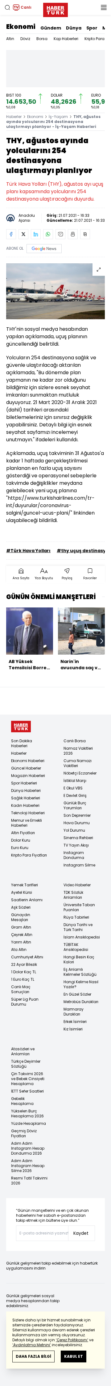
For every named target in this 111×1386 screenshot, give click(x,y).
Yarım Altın (21, 942)
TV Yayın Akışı (76, 845)
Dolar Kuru (20, 840)
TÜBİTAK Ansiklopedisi (76, 947)
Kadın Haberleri (25, 805)
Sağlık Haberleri (25, 798)
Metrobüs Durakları (81, 1001)
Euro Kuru (19, 847)
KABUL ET (73, 1356)
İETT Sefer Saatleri (27, 1091)
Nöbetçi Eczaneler (80, 773)
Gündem (50, 28)
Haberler (14, 116)
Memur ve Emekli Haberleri (26, 823)
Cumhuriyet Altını (27, 957)
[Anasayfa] (21, 726)
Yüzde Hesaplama (28, 1123)
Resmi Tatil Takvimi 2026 (29, 1180)
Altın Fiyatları (23, 832)
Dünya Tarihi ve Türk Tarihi (78, 927)
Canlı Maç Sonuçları (21, 989)
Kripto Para (94, 38)
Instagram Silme (79, 865)
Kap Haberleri (66, 38)
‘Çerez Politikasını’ (72, 1340)
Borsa (41, 38)
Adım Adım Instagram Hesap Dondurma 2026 (27, 1148)
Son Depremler (77, 815)
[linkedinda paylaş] (36, 234)
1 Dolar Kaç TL (23, 972)
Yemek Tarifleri (24, 885)
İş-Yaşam (58, 116)
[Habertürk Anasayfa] (55, 8)
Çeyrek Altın (21, 934)
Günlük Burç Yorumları (75, 805)
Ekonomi (20, 26)
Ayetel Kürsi (21, 892)
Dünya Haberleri (26, 790)
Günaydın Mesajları (20, 917)
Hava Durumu (77, 822)
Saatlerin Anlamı (27, 899)
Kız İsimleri (73, 1029)
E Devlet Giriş (75, 795)
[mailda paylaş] (60, 234)
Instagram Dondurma (74, 855)
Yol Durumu (74, 830)
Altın (10, 38)
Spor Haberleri (24, 783)
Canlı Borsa (75, 740)
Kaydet (80, 1233)
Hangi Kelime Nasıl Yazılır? (81, 984)
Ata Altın (19, 949)
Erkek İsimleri (75, 1021)
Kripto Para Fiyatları (29, 855)
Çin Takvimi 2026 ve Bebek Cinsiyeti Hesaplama (27, 1078)
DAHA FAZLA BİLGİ (33, 1356)
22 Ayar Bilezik (24, 964)
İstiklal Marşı (75, 780)
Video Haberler (77, 885)
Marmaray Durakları (74, 1012)
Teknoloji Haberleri (28, 813)
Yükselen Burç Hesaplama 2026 (27, 1113)
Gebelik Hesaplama (22, 1101)
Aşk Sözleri (21, 907)
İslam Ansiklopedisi (82, 937)
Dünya (73, 28)
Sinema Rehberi (78, 837)
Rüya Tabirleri (76, 917)
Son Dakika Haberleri (21, 743)
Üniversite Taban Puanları (79, 907)
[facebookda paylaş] (11, 234)
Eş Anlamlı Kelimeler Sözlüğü (80, 972)
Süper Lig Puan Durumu (25, 1002)
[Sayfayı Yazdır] (73, 234)
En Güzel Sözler (77, 994)
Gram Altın (21, 927)
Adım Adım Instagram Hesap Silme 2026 (27, 1165)
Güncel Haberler (26, 768)
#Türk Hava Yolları (28, 551)
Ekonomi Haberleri (27, 760)
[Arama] (7, 7)
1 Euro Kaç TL (22, 979)
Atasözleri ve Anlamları (23, 1051)
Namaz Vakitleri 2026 (78, 751)
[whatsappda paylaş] (48, 234)
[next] (101, 641)
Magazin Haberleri (28, 775)
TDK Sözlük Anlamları (73, 895)
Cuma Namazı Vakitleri (78, 763)
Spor (91, 28)
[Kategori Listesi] (103, 7)
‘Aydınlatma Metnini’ (31, 1344)
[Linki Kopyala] (85, 234)
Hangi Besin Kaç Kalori (79, 959)
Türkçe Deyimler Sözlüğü (25, 1064)
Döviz (25, 38)
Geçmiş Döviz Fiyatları (24, 1133)
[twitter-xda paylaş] (23, 234)
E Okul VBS (73, 788)
